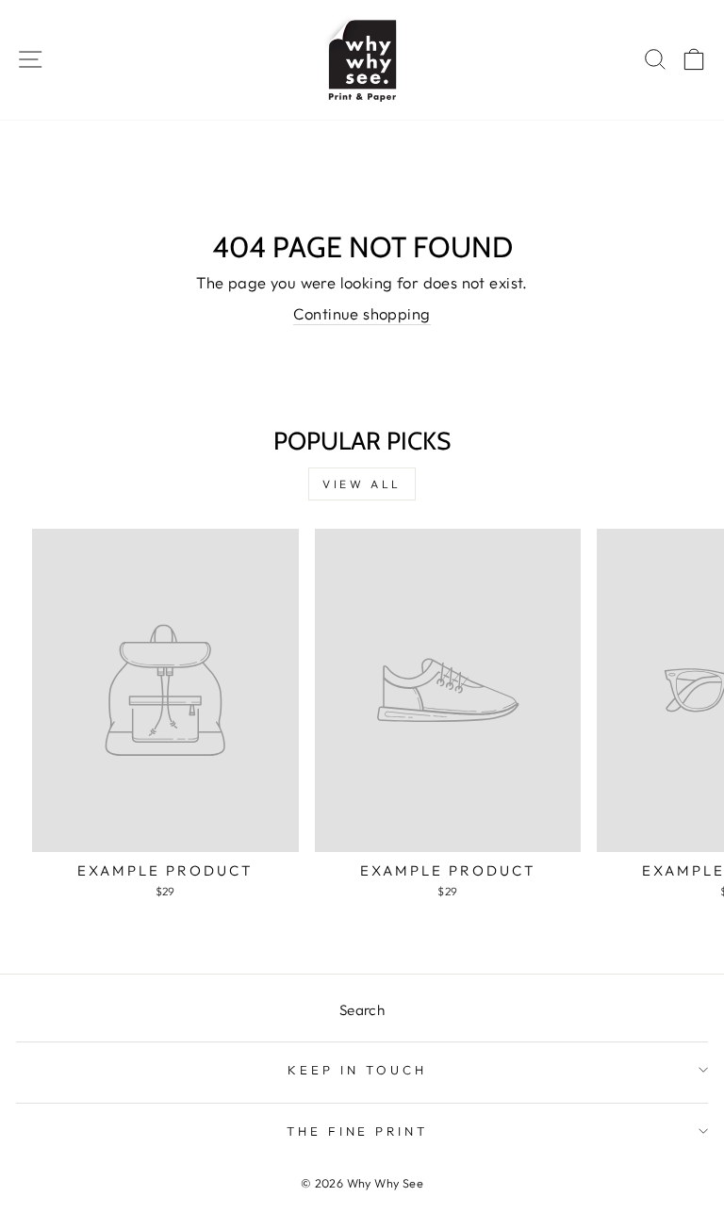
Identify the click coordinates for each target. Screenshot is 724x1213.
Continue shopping (361, 313)
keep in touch (357, 1069)
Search (362, 1010)
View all (362, 484)
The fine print (358, 1131)
